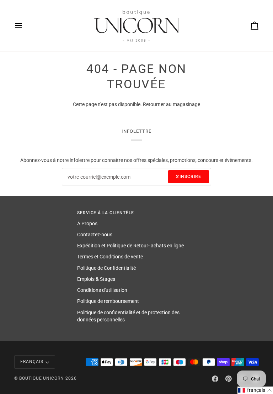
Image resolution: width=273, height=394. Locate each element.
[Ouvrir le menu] (25, 25)
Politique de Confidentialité (106, 268)
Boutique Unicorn (41, 378)
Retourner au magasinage (171, 104)
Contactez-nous (94, 234)
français (31, 361)
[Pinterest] (228, 378)
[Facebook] (215, 378)
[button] (255, 390)
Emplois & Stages (96, 279)
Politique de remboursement (108, 301)
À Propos (87, 223)
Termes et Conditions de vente (110, 256)
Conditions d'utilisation (102, 290)
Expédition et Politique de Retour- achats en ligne (130, 245)
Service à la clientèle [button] (105, 212)
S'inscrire (189, 176)
